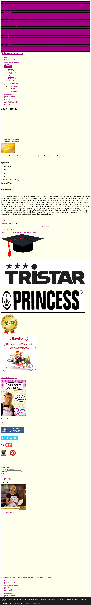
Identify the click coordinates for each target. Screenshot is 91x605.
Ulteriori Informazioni (38, 603)
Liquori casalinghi (13, 28)
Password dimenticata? (10, 480)
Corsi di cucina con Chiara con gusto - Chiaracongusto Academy (19, 232)
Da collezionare (8, 39)
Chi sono (6, 8)
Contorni (10, 18)
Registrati (7, 49)
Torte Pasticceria (9, 5)
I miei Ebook (8, 44)
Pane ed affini (12, 24)
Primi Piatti (11, 15)
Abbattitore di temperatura (11, 41)
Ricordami (4, 473)
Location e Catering (9, 4)
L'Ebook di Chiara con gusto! (9, 378)
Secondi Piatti (12, 16)
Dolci (9, 20)
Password (3, 471)
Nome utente (4, 469)
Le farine (10, 34)
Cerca (2, 422)
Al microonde (12, 23)
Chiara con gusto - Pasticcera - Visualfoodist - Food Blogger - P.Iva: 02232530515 (28, 577)
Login (2, 475)
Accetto (28, 603)
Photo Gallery (8, 10)
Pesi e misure (11, 37)
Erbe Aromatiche (12, 36)
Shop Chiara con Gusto (10, 47)
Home (6, 2)
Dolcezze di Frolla (13, 45)
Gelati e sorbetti (12, 26)
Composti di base (13, 31)
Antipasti (10, 13)
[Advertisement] (45, 124)
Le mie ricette (8, 12)
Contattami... (7, 42)
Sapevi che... (7, 29)
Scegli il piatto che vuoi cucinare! (10, 512)
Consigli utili (11, 33)
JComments (45, 226)
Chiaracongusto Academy (11, 7)
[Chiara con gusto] (12, 433)
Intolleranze (11, 21)
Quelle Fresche (14, 141)
